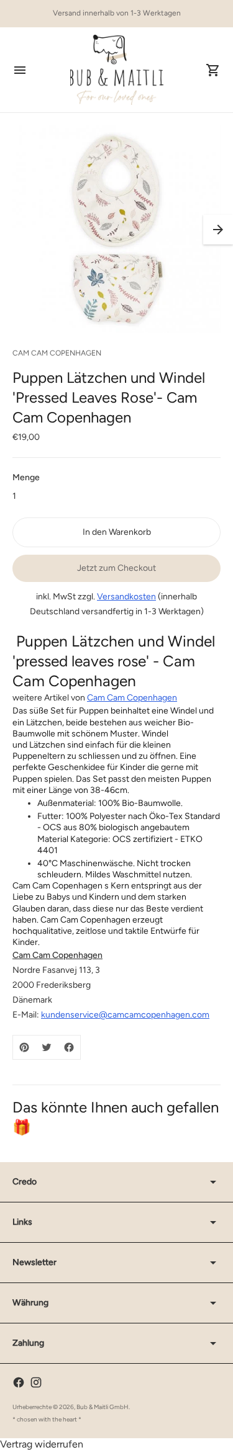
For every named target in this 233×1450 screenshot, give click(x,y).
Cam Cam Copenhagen (132, 697)
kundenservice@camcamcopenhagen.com (125, 1014)
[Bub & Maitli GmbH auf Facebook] (18, 1382)
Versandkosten (126, 596)
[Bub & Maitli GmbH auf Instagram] (36, 1382)
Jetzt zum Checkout (116, 568)
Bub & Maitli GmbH (102, 1407)
